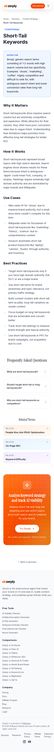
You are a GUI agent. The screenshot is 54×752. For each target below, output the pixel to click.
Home (6, 19)
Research (6, 708)
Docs (4, 696)
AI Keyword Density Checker (15, 625)
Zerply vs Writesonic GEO (14, 657)
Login (4, 712)
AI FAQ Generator (10, 621)
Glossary (16, 19)
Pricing (5, 692)
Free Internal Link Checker (14, 629)
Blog (4, 704)
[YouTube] (29, 741)
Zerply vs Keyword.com (13, 672)
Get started (37, 6)
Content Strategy (30, 19)
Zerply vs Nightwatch (11, 676)
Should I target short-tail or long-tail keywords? (26, 386)
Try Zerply (25, 528)
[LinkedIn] (24, 741)
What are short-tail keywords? (26, 371)
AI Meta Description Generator (16, 617)
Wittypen (27, 723)
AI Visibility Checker (11, 613)
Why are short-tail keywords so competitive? (26, 402)
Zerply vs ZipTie (9, 680)
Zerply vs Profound (11, 645)
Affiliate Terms (37, 735)
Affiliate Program (9, 700)
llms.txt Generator (10, 632)
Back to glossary (28, 562)
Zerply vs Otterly (9, 653)
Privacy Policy (27, 735)
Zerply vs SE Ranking (12, 668)
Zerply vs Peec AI (10, 649)
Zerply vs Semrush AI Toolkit (15, 660)
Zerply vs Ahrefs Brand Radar (15, 664)
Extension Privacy (48, 735)
